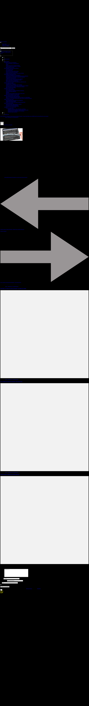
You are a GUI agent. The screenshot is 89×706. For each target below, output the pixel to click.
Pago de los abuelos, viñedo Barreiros (12, 63)
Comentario (2, 576)
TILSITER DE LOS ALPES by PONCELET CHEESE (15, 86)
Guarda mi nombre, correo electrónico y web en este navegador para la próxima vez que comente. (18, 584)
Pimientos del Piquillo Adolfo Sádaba (12, 71)
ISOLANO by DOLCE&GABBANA (12, 105)
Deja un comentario (9, 124)
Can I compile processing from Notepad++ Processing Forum (11, 381)
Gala (5, 124)
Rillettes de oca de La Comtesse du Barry (13, 65)
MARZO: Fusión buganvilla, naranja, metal (11, 95)
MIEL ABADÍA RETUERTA (11, 87)
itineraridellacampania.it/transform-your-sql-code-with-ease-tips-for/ (15, 177)
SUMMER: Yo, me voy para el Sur (10, 107)
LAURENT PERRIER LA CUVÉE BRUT (13, 75)
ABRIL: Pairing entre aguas (8, 99)
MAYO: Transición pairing (8, 103)
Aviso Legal (4, 43)
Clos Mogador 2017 (9, 70)
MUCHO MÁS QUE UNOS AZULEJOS (13, 96)
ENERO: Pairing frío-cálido (8, 82)
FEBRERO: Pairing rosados (8, 88)
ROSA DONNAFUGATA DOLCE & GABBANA (14, 100)
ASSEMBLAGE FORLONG (11, 83)
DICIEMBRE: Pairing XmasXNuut (10, 74)
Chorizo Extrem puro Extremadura (12, 72)
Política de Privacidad (6, 44)
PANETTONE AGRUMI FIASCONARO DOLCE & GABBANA (17, 76)
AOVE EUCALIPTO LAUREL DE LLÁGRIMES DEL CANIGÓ (17, 85)
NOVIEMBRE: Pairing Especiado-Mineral (11, 68)
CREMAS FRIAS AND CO (12, 111)
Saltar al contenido (3, 41)
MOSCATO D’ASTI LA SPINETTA (12, 80)
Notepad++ (17, 117)
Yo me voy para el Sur (9, 108)
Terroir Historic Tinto (9, 69)
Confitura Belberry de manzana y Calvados (13, 66)
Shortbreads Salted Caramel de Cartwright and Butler (15, 73)
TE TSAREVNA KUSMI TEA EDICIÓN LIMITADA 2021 (16, 81)
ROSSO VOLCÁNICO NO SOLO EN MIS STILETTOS (15, 102)
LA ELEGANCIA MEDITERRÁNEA (12, 106)
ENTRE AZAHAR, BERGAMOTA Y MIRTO (14, 104)
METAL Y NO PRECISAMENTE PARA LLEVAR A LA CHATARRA (18, 97)
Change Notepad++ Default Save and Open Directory (9, 474)
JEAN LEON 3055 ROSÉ (10, 89)
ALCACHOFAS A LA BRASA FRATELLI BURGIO (15, 90)
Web (1, 582)
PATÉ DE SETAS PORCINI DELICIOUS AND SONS (15, 93)
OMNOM (7, 92)
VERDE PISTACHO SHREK (11, 101)
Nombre (2, 578)
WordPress (39, 588)
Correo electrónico (3, 580)
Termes (7, 64)
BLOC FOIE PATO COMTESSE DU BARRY (14, 79)
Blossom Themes (29, 588)
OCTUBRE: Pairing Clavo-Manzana (10, 62)
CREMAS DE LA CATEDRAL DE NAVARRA (14, 84)
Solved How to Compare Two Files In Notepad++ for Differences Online (13, 288)
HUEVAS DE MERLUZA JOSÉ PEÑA (12, 94)
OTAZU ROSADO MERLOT (11, 91)
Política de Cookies (5, 45)
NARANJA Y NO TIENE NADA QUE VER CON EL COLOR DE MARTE (19, 98)
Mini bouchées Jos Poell (10, 67)
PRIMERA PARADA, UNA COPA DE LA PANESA (17, 109)
